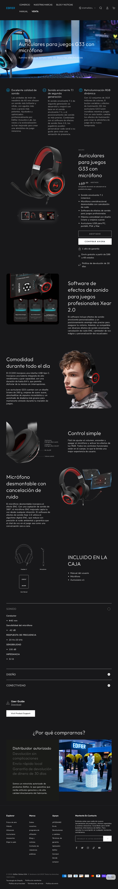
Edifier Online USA (20, 874)
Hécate (9, 826)
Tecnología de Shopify (14, 881)
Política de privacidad (17, 884)
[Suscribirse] (107, 838)
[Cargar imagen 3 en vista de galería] (42, 216)
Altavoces (10, 830)
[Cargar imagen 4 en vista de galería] (50, 216)
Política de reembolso (33, 880)
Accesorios (10, 838)
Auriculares (10, 834)
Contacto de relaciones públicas (34, 850)
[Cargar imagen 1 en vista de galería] (25, 216)
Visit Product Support (20, 713)
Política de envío (52, 884)
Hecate (81, 150)
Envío (54, 826)
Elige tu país (11, 842)
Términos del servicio (35, 884)
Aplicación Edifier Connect (56, 850)
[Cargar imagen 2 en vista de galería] (34, 216)
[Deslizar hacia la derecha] (58, 216)
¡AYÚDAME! (56, 822)
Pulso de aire (11, 822)
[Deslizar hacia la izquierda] (18, 216)
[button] (100, 8)
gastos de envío (87, 187)
